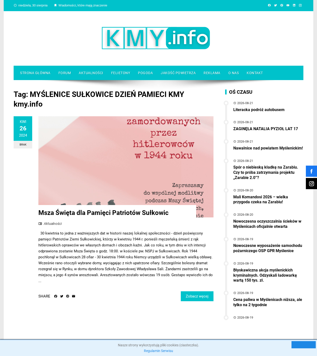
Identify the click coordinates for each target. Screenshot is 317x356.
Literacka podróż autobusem (259, 109)
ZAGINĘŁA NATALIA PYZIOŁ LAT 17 (265, 128)
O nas (233, 73)
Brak (23, 144)
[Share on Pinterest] (68, 296)
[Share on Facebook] (56, 296)
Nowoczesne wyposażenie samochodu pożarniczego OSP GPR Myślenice (267, 248)
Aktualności (91, 73)
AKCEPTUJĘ (303, 344)
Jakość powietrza (178, 73)
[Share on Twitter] (62, 296)
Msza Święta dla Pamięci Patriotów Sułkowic (103, 212)
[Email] (74, 296)
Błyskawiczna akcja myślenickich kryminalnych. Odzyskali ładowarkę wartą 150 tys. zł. (265, 275)
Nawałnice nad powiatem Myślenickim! (268, 148)
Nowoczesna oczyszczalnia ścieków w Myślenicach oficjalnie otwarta (267, 224)
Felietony (120, 73)
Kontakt (255, 73)
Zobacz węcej (197, 296)
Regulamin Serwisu (158, 351)
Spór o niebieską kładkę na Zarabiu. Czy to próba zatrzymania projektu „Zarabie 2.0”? (265, 172)
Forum (64, 73)
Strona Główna (35, 73)
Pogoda (145, 73)
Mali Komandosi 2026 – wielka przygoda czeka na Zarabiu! (260, 200)
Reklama (212, 73)
